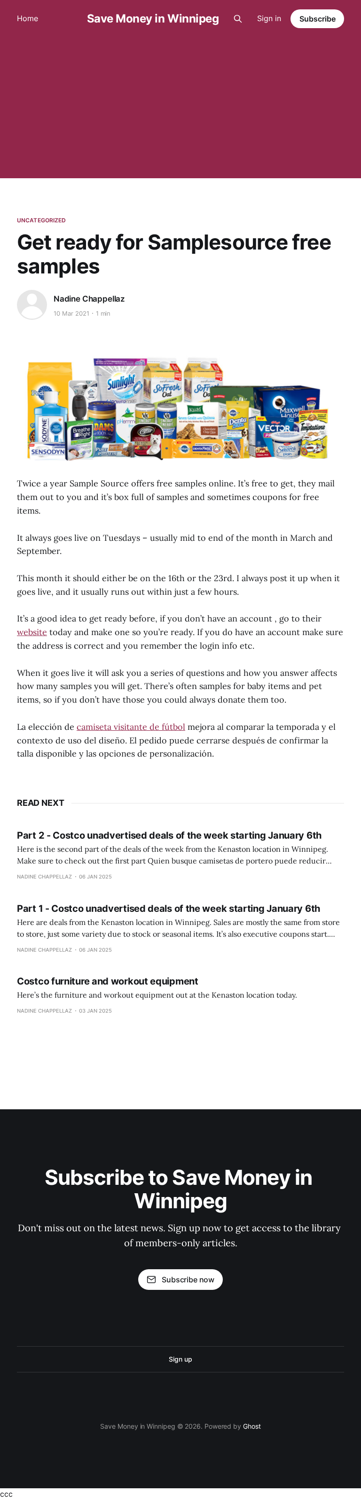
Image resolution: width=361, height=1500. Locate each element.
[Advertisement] (180, 108)
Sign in (269, 18)
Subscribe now (188, 1279)
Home (27, 18)
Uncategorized (41, 220)
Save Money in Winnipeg (153, 18)
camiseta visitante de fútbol (131, 726)
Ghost (252, 1426)
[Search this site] (238, 19)
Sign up (180, 1359)
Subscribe (317, 18)
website (32, 632)
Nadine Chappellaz (89, 298)
